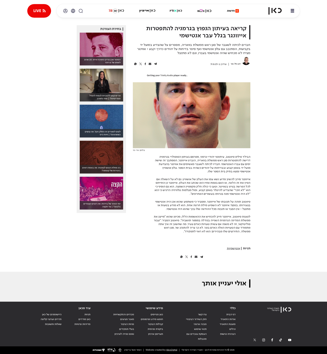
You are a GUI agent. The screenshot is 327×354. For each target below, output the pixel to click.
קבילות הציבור (155, 324)
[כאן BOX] (204, 11)
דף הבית (231, 314)
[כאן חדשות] (233, 11)
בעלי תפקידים (126, 329)
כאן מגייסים (157, 314)
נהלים (232, 329)
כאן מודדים (84, 319)
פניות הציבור (127, 324)
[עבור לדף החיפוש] (80, 10)
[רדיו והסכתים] (176, 11)
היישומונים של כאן (51, 314)
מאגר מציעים (127, 319)
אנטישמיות (233, 248)
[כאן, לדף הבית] (272, 10)
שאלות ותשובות (53, 324)
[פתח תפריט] (292, 11)
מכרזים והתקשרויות (123, 314)
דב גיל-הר (236, 64)
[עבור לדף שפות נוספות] (73, 10)
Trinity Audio (166, 76)
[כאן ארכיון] (147, 11)
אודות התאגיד (228, 319)
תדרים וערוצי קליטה (51, 319)
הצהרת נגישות (228, 334)
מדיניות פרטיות (82, 324)
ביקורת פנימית (155, 329)
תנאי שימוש (200, 329)
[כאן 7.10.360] (116, 11)
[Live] (39, 11)
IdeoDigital (171, 350)
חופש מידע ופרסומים (152, 319)
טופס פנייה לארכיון (124, 334)
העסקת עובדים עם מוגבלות (196, 336)
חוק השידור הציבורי (196, 319)
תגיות (87, 314)
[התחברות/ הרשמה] (65, 10)
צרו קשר (202, 314)
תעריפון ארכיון (155, 334)
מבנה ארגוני (200, 324)
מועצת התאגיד (228, 324)
